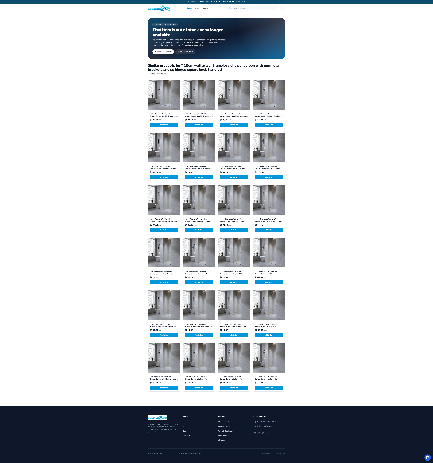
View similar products (163, 52)
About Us (221, 440)
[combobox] (252, 8)
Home (189, 8)
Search (185, 431)
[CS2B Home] (159, 8)
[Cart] (282, 8)
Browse (205, 8)
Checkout (186, 435)
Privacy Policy (223, 435)
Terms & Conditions (225, 431)
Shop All (186, 426)
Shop (197, 8)
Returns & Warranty (225, 426)
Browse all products (185, 52)
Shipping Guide (224, 422)
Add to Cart (164, 125)
